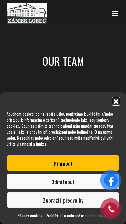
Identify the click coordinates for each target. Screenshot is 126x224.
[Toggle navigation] (115, 13)
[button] (116, 100)
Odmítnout (63, 181)
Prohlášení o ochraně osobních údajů (76, 215)
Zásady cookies (29, 215)
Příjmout (63, 163)
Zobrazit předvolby (63, 200)
